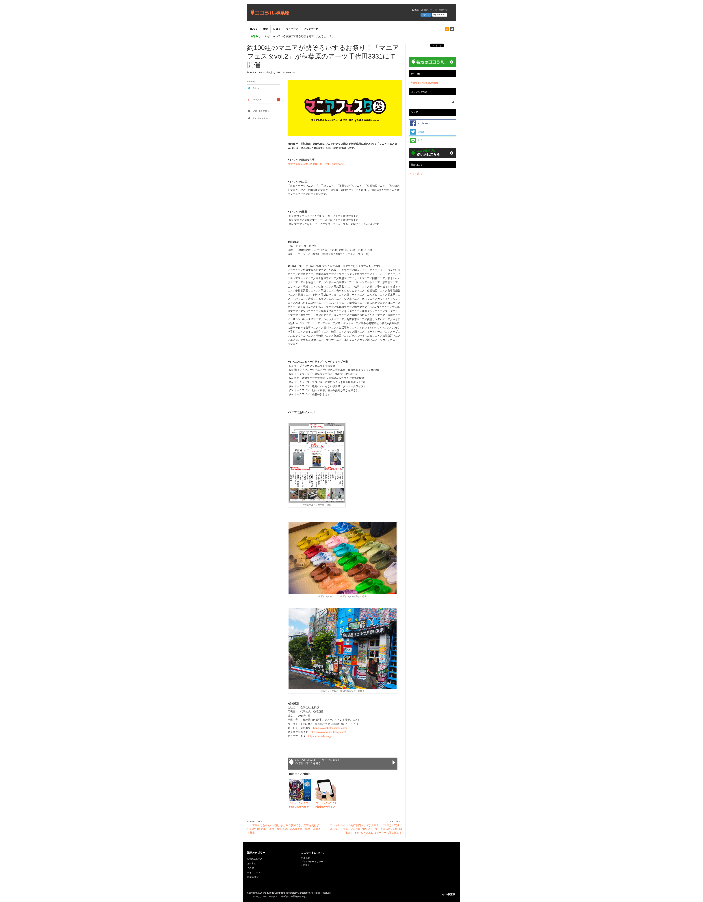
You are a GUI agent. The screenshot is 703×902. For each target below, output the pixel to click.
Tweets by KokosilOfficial (423, 82)
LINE (419, 140)
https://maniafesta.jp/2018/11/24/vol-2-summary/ (316, 163)
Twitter (256, 88)
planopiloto (290, 72)
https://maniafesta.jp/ (320, 736)
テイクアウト (253, 872)
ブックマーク (311, 28)
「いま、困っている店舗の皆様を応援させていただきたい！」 (298, 36)
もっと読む (415, 173)
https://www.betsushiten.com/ (330, 727)
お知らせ (251, 863)
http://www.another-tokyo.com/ (328, 731)
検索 (265, 28)
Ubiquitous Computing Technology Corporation (286, 893)
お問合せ (305, 865)
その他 (250, 868)
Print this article (260, 118)
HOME (253, 28)
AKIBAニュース (257, 72)
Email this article (260, 111)
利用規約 (305, 858)
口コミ (276, 28)
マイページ (292, 28)
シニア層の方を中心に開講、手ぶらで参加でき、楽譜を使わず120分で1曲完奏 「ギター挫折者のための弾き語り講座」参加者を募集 (283, 829)
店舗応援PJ (252, 877)
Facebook (422, 123)
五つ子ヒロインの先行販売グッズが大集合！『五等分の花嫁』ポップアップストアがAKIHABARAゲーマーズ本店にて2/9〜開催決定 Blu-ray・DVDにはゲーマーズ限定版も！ (366, 829)
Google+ (257, 99)
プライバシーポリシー (312, 861)
